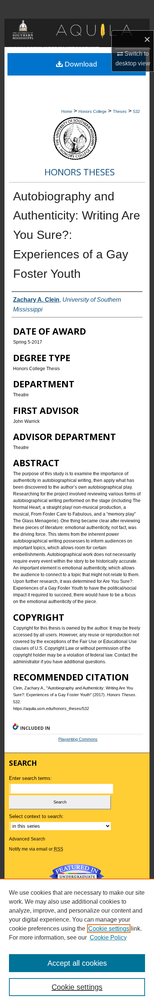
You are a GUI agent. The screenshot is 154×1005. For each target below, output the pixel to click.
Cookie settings (108, 928)
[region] (77, 942)
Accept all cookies (77, 963)
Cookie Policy (108, 937)
